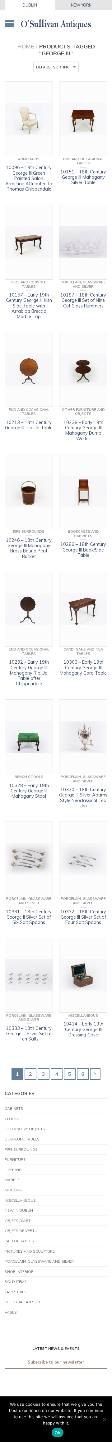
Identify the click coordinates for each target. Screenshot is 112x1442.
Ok (57, 1432)
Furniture (15, 1159)
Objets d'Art (17, 1220)
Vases (11, 1312)
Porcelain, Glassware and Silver (39, 1261)
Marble (12, 1179)
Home (25, 46)
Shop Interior (19, 1271)
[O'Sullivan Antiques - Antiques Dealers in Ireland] (56, 22)
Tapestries (16, 1292)
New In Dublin (19, 1210)
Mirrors (13, 1190)
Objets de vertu (21, 1230)
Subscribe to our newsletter (56, 1362)
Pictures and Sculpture (30, 1251)
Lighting (13, 1169)
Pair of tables (19, 1241)
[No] (104, 1419)
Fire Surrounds (21, 1149)
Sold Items (16, 1281)
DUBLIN (29, 4)
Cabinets (14, 1108)
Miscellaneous (20, 1200)
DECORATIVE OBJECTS (25, 1128)
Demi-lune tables (22, 1139)
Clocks (12, 1118)
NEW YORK (81, 4)
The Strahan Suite (24, 1302)
